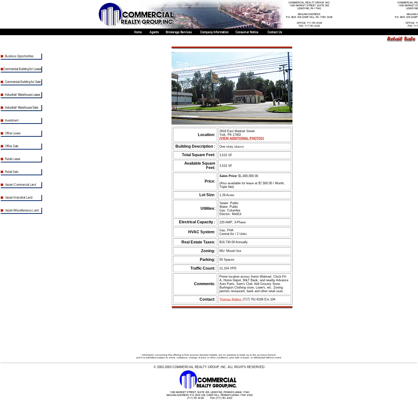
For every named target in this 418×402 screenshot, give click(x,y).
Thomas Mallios (230, 299)
